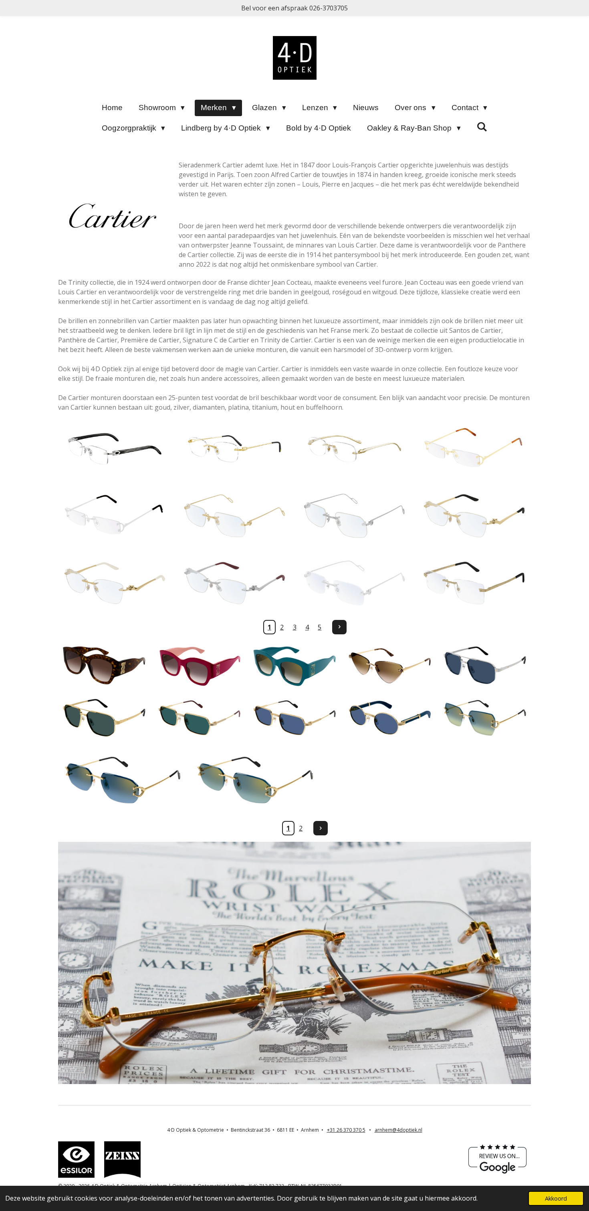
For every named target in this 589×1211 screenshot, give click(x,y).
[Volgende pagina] (339, 627)
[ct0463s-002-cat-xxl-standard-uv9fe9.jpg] (199, 717)
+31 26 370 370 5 (346, 1130)
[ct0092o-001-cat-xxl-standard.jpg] (474, 448)
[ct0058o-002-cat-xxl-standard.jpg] (354, 448)
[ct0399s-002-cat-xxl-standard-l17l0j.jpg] (390, 665)
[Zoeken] (482, 127)
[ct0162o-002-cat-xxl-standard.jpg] (354, 583)
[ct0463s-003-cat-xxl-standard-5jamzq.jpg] (294, 717)
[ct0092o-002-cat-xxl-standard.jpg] (114, 515)
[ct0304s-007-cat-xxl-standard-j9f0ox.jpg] (294, 665)
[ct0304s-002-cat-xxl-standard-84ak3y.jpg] (104, 665)
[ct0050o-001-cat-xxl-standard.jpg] (234, 448)
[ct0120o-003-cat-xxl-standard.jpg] (234, 583)
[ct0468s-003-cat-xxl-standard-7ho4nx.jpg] (254, 780)
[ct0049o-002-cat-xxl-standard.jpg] (114, 448)
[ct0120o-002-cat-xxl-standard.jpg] (114, 583)
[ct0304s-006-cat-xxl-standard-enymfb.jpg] (199, 665)
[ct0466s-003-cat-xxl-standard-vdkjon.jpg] (485, 717)
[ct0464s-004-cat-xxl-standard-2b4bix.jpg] (390, 717)
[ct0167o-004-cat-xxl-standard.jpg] (474, 583)
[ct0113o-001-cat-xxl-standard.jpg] (234, 515)
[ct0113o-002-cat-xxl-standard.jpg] (354, 515)
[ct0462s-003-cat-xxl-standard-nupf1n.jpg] (104, 717)
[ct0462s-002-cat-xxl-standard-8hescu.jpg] (485, 665)
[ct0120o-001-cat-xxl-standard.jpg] (474, 515)
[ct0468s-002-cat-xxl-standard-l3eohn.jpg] (122, 780)
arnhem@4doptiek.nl (398, 1130)
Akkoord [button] (556, 1198)
